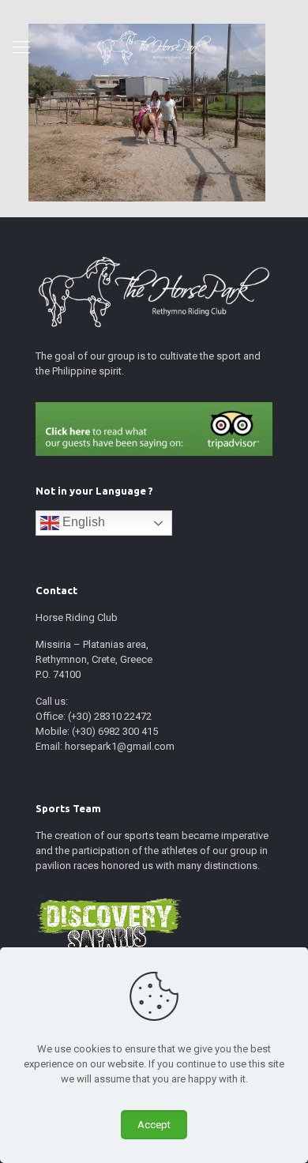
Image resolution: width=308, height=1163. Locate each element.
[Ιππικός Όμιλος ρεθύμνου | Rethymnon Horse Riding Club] (154, 47)
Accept (154, 1125)
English (82, 522)
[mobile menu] (21, 47)
